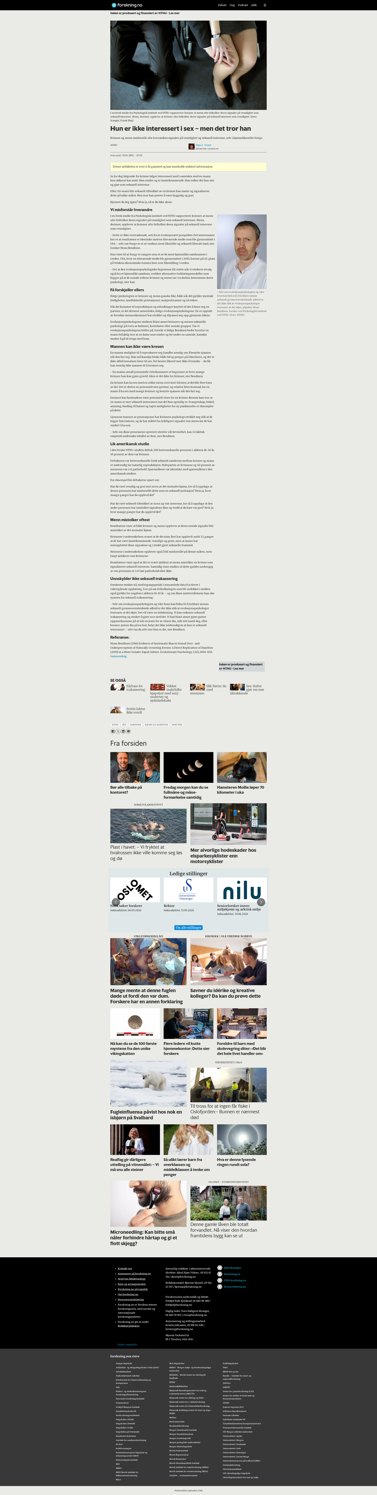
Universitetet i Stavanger (234, 1452)
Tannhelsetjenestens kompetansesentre (242, 1423)
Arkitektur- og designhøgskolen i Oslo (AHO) (137, 1367)
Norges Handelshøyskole (181, 1434)
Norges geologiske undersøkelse (184, 1442)
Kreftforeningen (123, 1448)
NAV (118, 1464)
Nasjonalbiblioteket (178, 1386)
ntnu (115, 725)
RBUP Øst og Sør (231, 1371)
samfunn (135, 725)
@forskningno (232, 1267)
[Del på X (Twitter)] (117, 731)
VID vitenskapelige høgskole (236, 1473)
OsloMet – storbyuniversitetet (183, 1475)
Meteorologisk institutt (127, 1460)
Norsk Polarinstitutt (178, 1450)
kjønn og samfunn (156, 725)
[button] (116, 902)
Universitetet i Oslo (232, 1448)
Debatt (222, 5)
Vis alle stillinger (188, 927)
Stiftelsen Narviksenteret (234, 1411)
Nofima (172, 1417)
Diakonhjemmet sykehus (128, 1376)
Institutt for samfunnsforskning (131, 1440)
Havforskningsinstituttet (128, 1415)
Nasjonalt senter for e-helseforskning (187, 1402)
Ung (232, 5)
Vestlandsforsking (231, 1465)
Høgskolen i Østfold (125, 1423)
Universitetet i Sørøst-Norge (236, 1456)
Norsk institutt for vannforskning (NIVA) (188, 1471)
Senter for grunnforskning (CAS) (238, 1391)
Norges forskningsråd (180, 1438)
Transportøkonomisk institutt (237, 1427)
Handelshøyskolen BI (126, 1411)
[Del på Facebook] (112, 731)
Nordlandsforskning (179, 1426)
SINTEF (226, 1387)
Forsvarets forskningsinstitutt (130, 1398)
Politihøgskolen (230, 1363)
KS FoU (119, 1444)
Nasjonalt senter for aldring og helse (186, 1398)
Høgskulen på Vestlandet (127, 1432)
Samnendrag (118, 656)
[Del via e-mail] (128, 731)
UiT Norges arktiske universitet (237, 1432)
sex (124, 725)
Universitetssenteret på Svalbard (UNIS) (241, 1461)
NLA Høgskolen (176, 1363)
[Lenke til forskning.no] (161, 4)
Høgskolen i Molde (125, 1419)
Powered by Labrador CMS (188, 1490)
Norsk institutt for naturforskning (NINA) (189, 1467)
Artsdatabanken (123, 1371)
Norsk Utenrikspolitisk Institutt (184, 1463)
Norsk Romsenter (177, 1459)
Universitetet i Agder (232, 1436)
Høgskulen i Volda (124, 1427)
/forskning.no (232, 1274)
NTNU (172, 1382)
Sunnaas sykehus (231, 1415)
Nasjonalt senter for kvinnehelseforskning (189, 1406)
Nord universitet (177, 1421)
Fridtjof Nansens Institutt (128, 1407)
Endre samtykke (127, 1344)
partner (177, 725)
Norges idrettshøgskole (180, 1446)
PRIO (225, 1367)
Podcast (243, 5)
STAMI (226, 1403)
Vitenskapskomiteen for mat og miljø (240, 1477)
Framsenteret (122, 1403)
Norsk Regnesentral (178, 1455)
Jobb (254, 5)
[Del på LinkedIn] (123, 731)
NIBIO (119, 1468)
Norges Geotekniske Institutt (183, 1430)
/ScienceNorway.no (235, 1286)
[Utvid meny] (265, 5)
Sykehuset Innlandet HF (234, 1419)
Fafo (118, 1387)
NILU (118, 1479)
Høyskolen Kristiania (126, 1436)
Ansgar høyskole (124, 1363)
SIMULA (227, 1383)
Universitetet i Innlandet (234, 1444)
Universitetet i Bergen (233, 1440)
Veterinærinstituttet (232, 1469)
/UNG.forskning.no (235, 1280)
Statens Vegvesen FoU (233, 1407)
